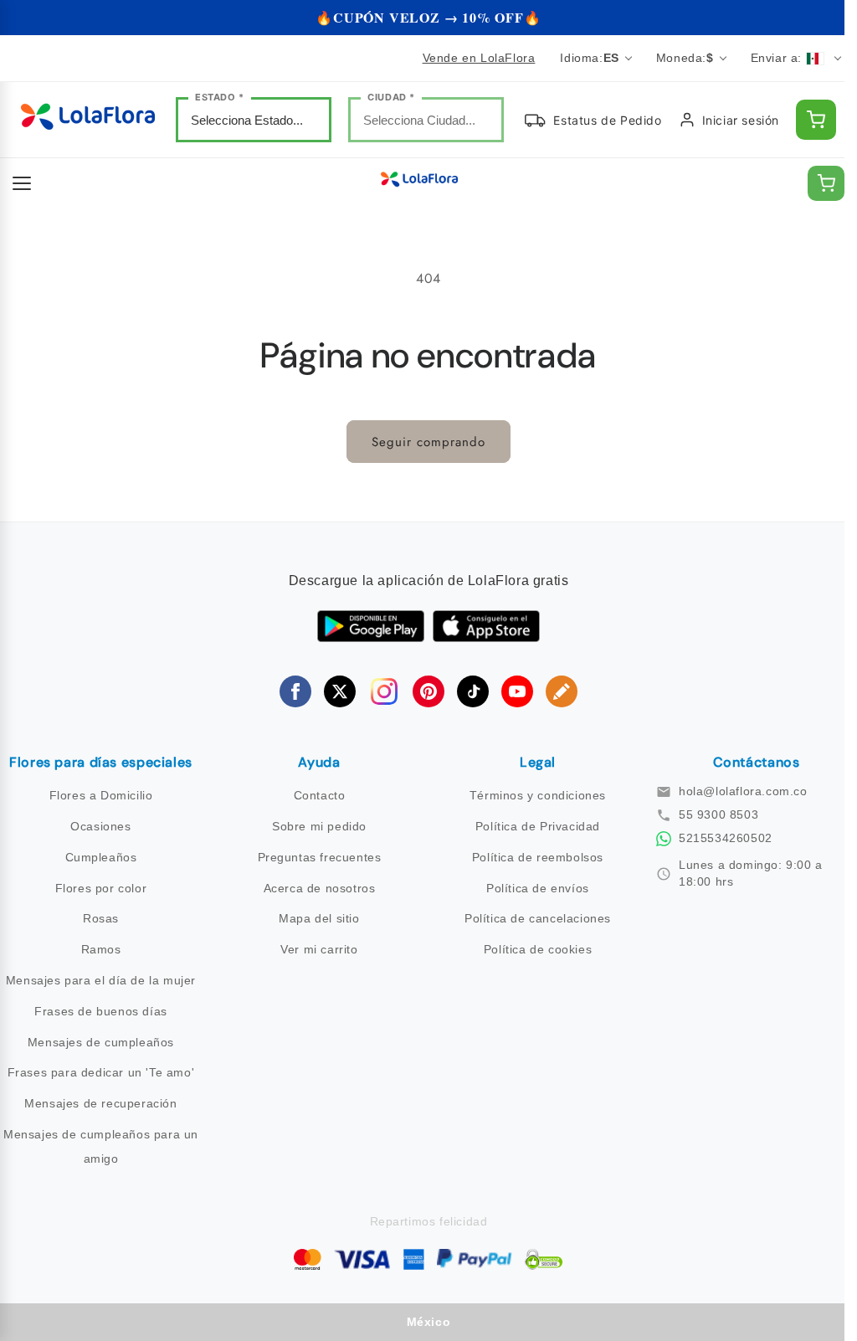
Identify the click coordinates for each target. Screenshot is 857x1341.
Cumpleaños (101, 857)
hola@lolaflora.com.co (743, 791)
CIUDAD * (391, 97)
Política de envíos (537, 888)
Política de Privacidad (537, 826)
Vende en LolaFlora (479, 57)
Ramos (101, 949)
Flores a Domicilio (101, 795)
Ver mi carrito (318, 949)
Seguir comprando (428, 442)
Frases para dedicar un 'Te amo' (101, 1072)
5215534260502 (725, 838)
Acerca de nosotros (320, 888)
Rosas (101, 918)
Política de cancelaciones (537, 918)
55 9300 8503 (718, 814)
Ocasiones (100, 826)
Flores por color (101, 888)
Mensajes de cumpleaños (101, 1042)
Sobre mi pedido (319, 826)
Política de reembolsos (537, 857)
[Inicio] (88, 120)
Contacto (320, 795)
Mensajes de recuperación (100, 1103)
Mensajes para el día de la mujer (101, 980)
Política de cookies (538, 949)
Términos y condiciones (538, 795)
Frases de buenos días (100, 1011)
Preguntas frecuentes (320, 857)
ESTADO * (219, 97)
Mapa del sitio (319, 918)
